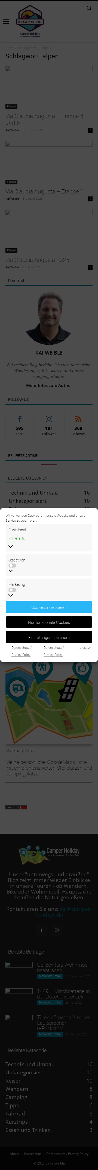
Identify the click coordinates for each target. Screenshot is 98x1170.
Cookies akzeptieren (49, 607)
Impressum (84, 647)
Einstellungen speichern (49, 637)
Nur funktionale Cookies (49, 622)
